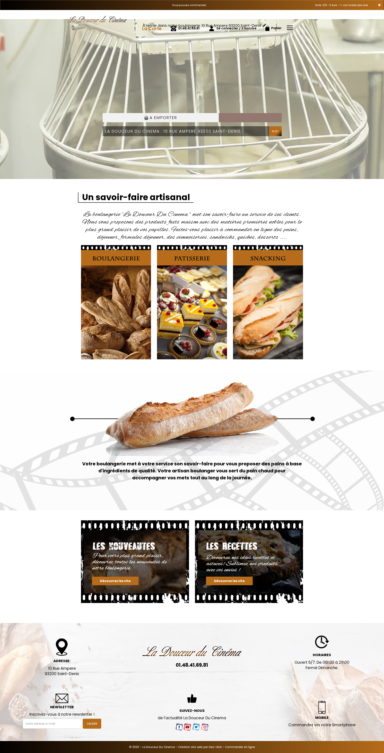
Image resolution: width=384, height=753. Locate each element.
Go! (275, 131)
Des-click (215, 747)
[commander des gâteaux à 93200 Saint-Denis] (249, 561)
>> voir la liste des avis (354, 5)
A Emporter (162, 117)
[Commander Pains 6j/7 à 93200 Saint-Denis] (106, 16)
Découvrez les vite (115, 581)
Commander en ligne (240, 747)
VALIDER (92, 724)
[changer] (264, 25)
